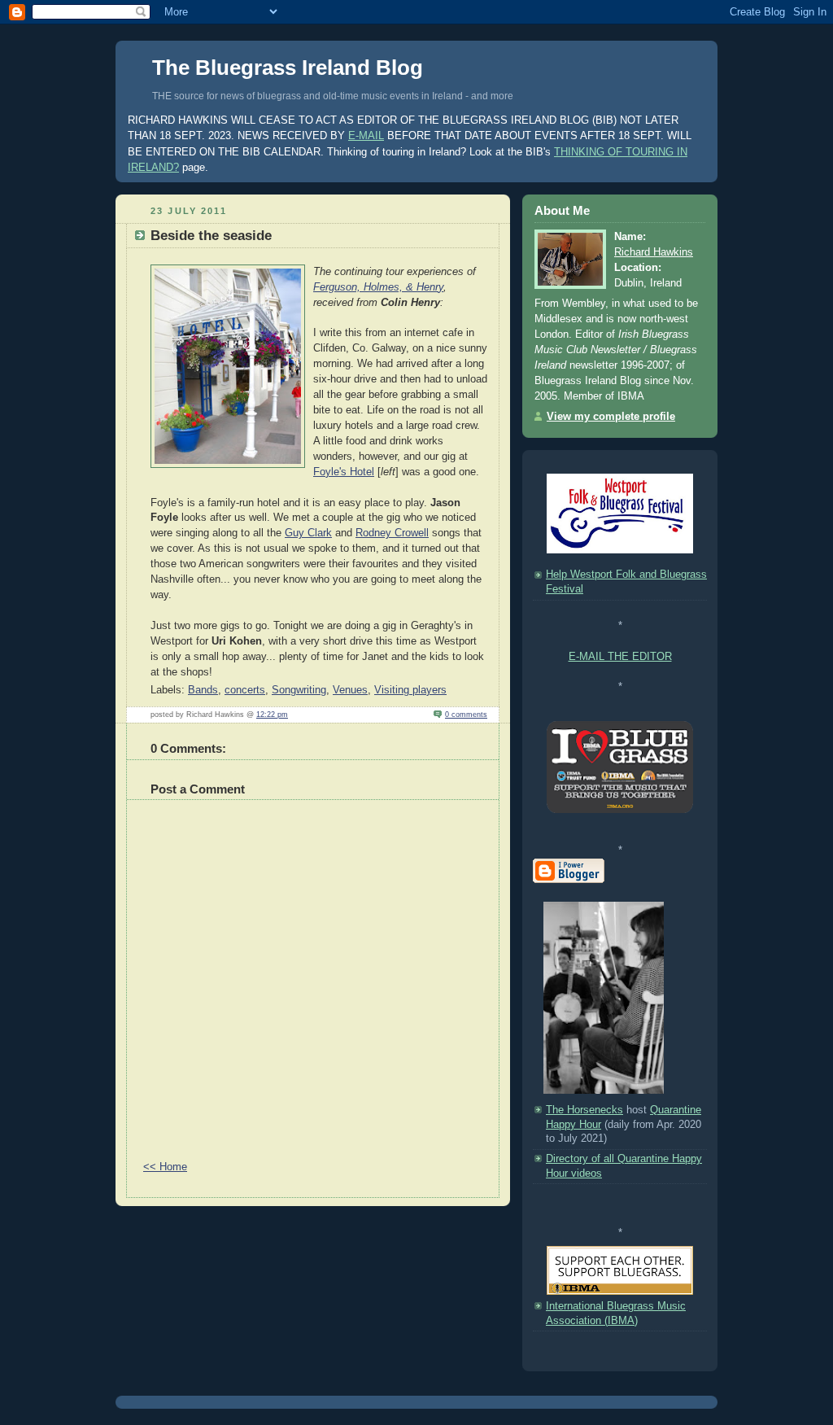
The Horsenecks (584, 1110)
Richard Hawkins (653, 252)
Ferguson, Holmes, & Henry (378, 287)
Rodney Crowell (392, 533)
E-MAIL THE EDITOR (620, 656)
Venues (350, 690)
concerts (245, 690)
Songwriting (299, 690)
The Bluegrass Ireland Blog (287, 67)
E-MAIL (366, 135)
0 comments (466, 714)
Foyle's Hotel (343, 472)
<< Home (165, 1167)
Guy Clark (308, 533)
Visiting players (410, 690)
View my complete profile (611, 416)
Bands (203, 690)
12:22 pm (272, 714)
